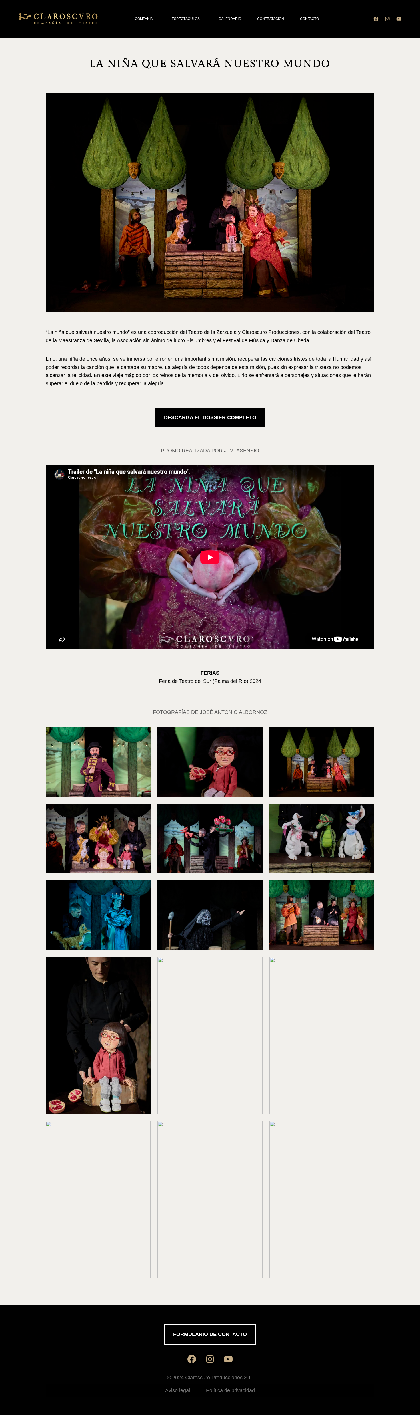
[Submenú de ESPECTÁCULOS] (205, 19)
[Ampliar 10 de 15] (143, 964)
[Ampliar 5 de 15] (255, 811)
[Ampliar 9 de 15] (367, 888)
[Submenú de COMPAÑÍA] (158, 19)
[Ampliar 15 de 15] (367, 1128)
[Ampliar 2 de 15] (255, 734)
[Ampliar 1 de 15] (143, 734)
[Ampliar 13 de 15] (143, 1128)
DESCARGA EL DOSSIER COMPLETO (210, 417)
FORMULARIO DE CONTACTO (210, 1334)
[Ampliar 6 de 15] (367, 811)
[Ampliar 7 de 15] (143, 888)
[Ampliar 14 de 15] (255, 1128)
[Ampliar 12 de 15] (367, 964)
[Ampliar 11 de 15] (255, 964)
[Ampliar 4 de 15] (143, 811)
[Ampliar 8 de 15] (255, 888)
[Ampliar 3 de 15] (367, 734)
